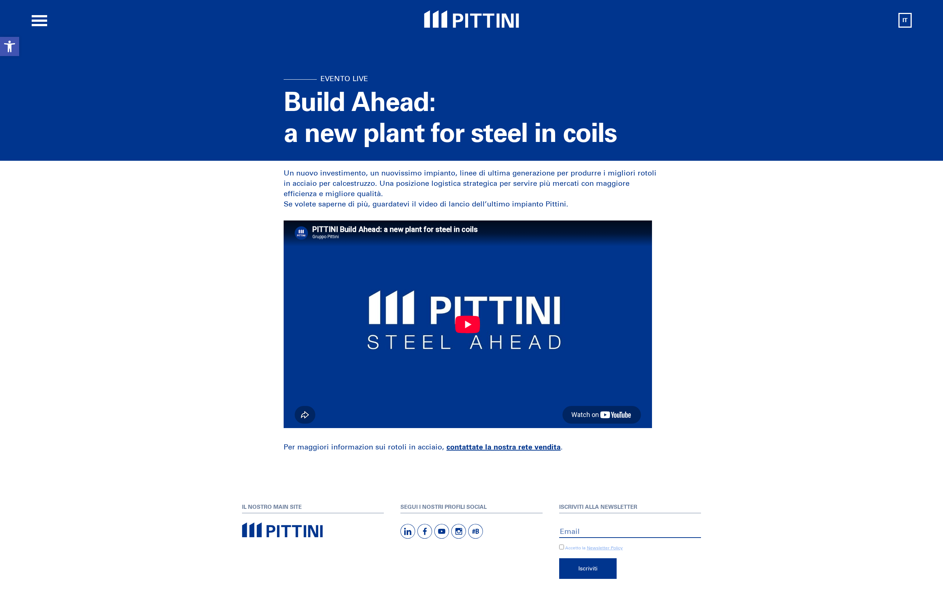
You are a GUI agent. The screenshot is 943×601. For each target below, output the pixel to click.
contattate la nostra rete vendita (503, 447)
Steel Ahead (471, 19)
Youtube (441, 531)
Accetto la (575, 548)
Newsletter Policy (605, 548)
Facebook (424, 531)
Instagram (458, 531)
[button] (9, 46)
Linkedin (407, 531)
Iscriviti (587, 569)
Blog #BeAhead (475, 531)
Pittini (313, 529)
